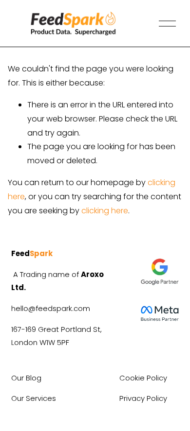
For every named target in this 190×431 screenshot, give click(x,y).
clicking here (104, 210)
